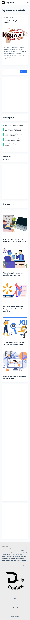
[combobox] (12, 565)
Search (23, 71)
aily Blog (10, 2)
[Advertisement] (15, 94)
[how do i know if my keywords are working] (15, 35)
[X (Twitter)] (6, 159)
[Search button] (23, 565)
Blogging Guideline (8, 17)
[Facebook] (3, 159)
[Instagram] (8, 159)
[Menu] (27, 2)
